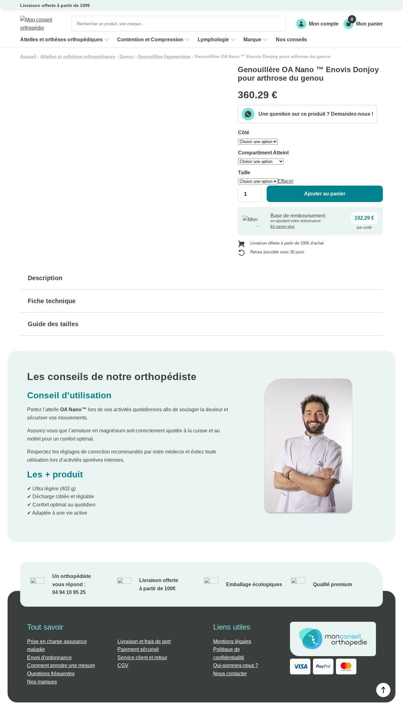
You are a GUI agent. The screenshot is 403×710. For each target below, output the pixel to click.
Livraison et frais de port (144, 641)
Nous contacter (230, 673)
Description (45, 277)
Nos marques (42, 681)
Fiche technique (52, 300)
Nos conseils (291, 39)
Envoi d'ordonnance (49, 657)
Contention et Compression (150, 39)
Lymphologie (213, 39)
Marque (252, 39)
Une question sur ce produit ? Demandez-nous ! (315, 114)
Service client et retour (142, 657)
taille (244, 172)
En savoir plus (282, 226)
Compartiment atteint (263, 152)
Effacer (285, 181)
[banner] (43, 24)
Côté (243, 132)
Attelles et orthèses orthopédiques (61, 39)
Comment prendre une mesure (61, 665)
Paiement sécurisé (138, 649)
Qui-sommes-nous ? (235, 665)
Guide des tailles (53, 323)
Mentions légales (232, 641)
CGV (122, 665)
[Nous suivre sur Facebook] (333, 683)
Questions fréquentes (51, 673)
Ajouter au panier (324, 193)
